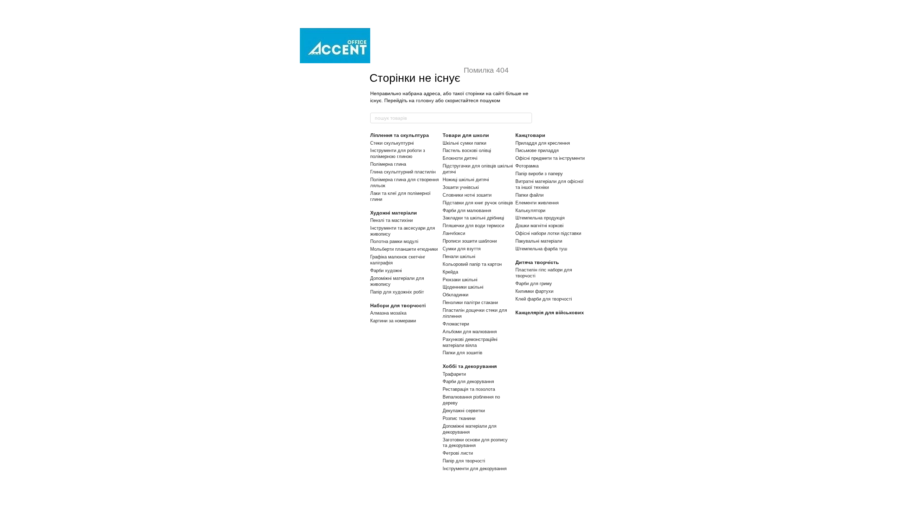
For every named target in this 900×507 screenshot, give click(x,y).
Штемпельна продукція (540, 217)
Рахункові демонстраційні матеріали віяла (470, 342)
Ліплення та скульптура (399, 135)
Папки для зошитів (462, 352)
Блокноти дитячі (460, 158)
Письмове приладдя (537, 150)
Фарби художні (386, 270)
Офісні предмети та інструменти (550, 158)
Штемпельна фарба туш (541, 248)
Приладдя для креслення (542, 143)
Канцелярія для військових (549, 312)
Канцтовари (530, 135)
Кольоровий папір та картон (472, 264)
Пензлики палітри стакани (470, 302)
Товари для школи (466, 135)
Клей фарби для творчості (543, 299)
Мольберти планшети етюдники (404, 249)
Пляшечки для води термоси (473, 225)
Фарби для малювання (467, 210)
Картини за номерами (393, 320)
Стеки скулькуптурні (392, 143)
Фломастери (456, 324)
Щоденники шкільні (463, 287)
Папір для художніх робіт (397, 292)
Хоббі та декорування (470, 366)
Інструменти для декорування (475, 468)
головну (425, 100)
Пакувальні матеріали (538, 241)
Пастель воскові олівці (467, 150)
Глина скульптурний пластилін (403, 172)
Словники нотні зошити (467, 195)
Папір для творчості (464, 460)
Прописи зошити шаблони (470, 241)
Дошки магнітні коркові (539, 225)
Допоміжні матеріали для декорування (469, 429)
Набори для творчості (398, 305)
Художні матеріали (393, 213)
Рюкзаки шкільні (460, 279)
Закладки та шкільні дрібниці (473, 217)
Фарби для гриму (533, 283)
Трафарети (454, 374)
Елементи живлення (537, 202)
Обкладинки (455, 294)
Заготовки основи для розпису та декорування (475, 442)
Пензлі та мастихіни (391, 220)
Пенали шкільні (459, 256)
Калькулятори (530, 210)
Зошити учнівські (461, 187)
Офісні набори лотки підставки (548, 233)
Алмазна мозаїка (388, 313)
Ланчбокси (454, 233)
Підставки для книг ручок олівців (478, 202)
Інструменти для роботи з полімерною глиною (397, 153)
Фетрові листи (458, 453)
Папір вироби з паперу (539, 173)
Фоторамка (527, 166)
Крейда (450, 272)
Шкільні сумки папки (464, 143)
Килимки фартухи (534, 291)
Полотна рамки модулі (394, 241)
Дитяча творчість (537, 262)
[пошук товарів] (526, 118)
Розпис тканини (459, 418)
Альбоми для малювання (470, 331)
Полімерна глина (388, 164)
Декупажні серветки (464, 410)
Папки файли (529, 195)
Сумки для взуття (462, 248)
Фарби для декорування (468, 381)
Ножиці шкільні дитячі (466, 179)
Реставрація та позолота (469, 389)
